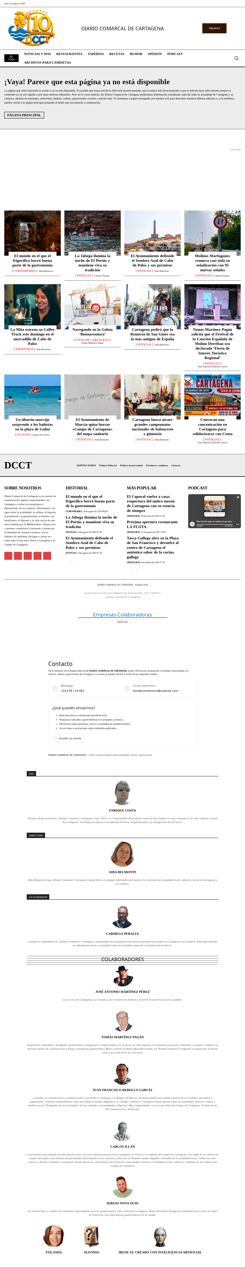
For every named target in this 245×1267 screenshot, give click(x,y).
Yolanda (54, 1252)
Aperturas (24, 349)
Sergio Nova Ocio (41, 434)
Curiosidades (24, 270)
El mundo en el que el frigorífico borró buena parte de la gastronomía (32, 261)
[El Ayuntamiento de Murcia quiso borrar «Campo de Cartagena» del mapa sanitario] (92, 397)
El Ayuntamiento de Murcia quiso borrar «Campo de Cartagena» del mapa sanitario (92, 426)
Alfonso (91, 1252)
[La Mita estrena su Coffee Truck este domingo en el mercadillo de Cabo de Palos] (32, 306)
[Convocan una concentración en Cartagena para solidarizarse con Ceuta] (212, 397)
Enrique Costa (122, 810)
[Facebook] (8, 556)
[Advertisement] (112, 177)
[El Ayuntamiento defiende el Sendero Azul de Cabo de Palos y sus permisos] (152, 233)
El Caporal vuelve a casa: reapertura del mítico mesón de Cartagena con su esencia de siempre (151, 503)
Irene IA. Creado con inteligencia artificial (160, 1252)
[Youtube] (47, 556)
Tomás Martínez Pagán (92, 343)
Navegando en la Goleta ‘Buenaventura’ (92, 331)
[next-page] (73, 560)
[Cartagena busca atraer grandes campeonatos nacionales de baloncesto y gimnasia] (152, 397)
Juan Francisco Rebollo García (212, 366)
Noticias (84, 275)
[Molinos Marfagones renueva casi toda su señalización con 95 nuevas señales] (212, 233)
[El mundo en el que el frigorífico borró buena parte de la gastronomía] (32, 233)
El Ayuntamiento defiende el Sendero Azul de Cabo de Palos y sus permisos (152, 261)
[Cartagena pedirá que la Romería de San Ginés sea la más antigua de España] (152, 306)
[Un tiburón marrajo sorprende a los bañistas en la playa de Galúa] (32, 397)
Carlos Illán (122, 1146)
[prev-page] (68, 560)
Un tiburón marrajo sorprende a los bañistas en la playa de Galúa (32, 424)
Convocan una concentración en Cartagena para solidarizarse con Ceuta (212, 426)
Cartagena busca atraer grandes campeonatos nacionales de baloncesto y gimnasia (152, 426)
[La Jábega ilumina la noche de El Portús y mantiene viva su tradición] (92, 233)
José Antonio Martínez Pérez (122, 992)
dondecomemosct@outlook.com (155, 691)
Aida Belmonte (45, 271)
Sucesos (23, 434)
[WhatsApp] (37, 556)
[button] (236, 58)
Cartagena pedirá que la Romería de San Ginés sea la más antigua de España (152, 334)
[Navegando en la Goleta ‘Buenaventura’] (92, 306)
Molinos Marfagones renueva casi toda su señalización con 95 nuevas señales (212, 263)
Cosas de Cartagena (92, 339)
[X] (28, 556)
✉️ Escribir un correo (68, 738)
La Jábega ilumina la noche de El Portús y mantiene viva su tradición (92, 263)
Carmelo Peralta (101, 275)
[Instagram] (18, 556)
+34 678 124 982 (72, 691)
